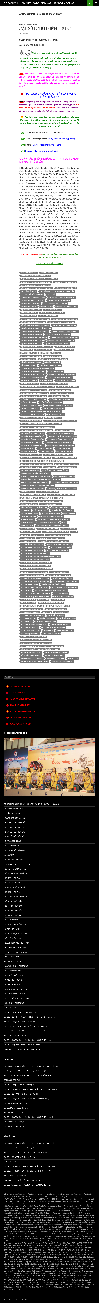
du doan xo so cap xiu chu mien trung (35, 458)
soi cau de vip (26, 590)
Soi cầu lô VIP (43, 600)
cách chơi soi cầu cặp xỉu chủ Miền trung (36, 288)
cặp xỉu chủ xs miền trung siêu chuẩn (53, 359)
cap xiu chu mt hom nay (51, 353)
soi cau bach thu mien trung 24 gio (51, 538)
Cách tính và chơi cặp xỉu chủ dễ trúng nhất (57, 291)
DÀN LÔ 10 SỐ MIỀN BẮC (15, 887)
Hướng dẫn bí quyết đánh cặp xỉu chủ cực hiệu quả (40, 479)
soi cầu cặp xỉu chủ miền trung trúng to (36, 569)
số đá (64, 522)
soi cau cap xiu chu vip (29, 584)
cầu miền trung (46, 381)
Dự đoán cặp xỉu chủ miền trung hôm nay (60, 421)
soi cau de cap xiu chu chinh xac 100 (34, 587)
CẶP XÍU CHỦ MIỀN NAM (15, 924)
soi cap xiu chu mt (69, 529)
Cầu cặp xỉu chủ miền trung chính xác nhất (37, 368)
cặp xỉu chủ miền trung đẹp (31, 334)
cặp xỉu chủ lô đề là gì (53, 310)
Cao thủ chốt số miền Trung (32, 294)
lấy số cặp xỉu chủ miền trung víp (61, 495)
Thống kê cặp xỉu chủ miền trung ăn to (36, 640)
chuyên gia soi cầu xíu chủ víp (32, 414)
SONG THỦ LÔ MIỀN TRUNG (17, 998)
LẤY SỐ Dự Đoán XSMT (29, 504)
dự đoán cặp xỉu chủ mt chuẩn (32, 433)
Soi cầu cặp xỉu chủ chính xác (32, 544)
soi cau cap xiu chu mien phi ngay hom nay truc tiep (40, 556)
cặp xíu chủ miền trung (48, 316)
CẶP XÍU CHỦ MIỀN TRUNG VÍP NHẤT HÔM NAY (36, 347)
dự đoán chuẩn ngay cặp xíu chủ (60, 439)
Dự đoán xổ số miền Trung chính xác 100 (36, 464)
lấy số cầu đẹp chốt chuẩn (51, 498)
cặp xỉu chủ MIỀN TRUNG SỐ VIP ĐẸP (61, 340)
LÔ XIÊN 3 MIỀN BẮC (13, 906)
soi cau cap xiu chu (28, 541)
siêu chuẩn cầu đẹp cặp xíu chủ (51, 516)
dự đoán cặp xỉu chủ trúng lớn (33, 436)
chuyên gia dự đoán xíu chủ (53, 408)
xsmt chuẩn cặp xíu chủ (55, 658)
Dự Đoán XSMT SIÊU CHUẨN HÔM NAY (55, 470)
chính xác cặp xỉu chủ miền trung (34, 390)
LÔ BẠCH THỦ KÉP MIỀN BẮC (17, 873)
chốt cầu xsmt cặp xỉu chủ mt (61, 399)
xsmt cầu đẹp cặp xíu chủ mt (32, 658)
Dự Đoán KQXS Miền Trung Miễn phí (60, 445)
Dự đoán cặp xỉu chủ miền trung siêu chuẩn (37, 427)
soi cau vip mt (26, 621)
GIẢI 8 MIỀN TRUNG (13, 980)
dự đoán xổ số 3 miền (64, 452)
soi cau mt (47, 612)
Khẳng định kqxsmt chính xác (32, 489)
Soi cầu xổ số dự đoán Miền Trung (34, 624)
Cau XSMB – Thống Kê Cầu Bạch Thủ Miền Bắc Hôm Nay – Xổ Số (30, 1066)
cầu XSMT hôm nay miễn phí (68, 387)
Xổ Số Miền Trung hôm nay (31, 655)
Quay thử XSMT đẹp (28, 516)
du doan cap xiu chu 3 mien (31, 421)
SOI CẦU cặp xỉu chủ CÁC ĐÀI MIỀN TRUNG (53, 541)
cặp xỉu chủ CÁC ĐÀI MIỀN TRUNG (33, 297)
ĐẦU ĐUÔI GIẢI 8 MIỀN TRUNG (18, 989)
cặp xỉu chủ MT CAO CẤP (64, 350)
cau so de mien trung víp (65, 381)
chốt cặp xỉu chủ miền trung (62, 393)
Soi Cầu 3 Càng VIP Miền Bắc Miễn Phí (19, 1021)
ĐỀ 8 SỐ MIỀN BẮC (13, 841)
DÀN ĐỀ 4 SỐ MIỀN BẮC (15, 832)
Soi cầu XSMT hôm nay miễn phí (53, 627)
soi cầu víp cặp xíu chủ (55, 615)
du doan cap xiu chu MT (65, 430)
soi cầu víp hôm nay (47, 618)
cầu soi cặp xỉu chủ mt (29, 384)
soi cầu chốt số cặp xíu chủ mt (53, 584)
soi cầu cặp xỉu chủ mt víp (62, 578)
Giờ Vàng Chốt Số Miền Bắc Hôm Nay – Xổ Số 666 (24, 1049)
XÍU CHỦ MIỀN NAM (13, 957)
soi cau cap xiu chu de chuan (32, 550)
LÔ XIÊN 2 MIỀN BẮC (13, 901)
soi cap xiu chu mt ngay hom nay (56, 532)
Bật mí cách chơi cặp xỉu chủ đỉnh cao (35, 276)
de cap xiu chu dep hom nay (31, 418)
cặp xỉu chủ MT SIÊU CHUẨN (31, 356)
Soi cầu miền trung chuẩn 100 (32, 606)
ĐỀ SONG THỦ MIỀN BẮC (15, 827)
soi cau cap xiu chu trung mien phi (65, 581)
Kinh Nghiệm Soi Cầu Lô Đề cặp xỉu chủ (62, 489)
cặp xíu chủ (51, 294)
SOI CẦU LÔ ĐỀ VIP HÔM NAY (63, 597)
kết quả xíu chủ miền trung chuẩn (65, 482)
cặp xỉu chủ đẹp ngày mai (30, 303)
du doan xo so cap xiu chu (31, 455)
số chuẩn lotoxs (27, 519)
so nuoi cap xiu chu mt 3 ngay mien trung (52, 526)
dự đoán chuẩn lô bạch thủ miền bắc (19, 864)
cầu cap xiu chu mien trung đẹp (33, 371)
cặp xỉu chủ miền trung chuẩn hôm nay (36, 328)
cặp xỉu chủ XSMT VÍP (53, 362)
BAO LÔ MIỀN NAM (13, 920)
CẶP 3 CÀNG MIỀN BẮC (15, 818)
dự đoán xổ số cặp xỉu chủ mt (65, 458)
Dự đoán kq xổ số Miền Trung (32, 445)
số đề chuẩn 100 (27, 526)
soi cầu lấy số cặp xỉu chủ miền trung (35, 597)
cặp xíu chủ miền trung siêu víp (33, 340)
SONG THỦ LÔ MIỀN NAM (16, 952)
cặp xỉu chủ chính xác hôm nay (32, 300)
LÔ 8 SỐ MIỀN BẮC (13, 892)
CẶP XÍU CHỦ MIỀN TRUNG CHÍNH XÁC (61, 322)
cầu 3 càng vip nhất (28, 365)
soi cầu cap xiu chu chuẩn (61, 547)
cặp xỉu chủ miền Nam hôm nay (52, 313)
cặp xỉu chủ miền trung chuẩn (64, 325)
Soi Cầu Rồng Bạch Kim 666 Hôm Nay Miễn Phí (23, 1045)
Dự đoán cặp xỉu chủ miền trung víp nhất (37, 430)
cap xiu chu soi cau (28, 359)
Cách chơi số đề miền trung (65, 282)
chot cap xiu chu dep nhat (60, 390)
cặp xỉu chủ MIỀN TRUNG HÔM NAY (58, 334)
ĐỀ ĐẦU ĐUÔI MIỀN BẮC (15, 850)
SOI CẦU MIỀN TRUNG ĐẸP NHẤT (58, 606)
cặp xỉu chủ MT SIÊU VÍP (52, 356)
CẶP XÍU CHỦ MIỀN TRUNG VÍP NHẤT (57, 344)
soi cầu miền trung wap (30, 612)
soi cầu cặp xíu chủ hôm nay (57, 550)
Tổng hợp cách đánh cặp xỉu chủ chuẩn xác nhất (40, 649)
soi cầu (74, 532)
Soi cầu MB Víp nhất (12, 855)
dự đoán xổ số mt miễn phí (31, 467)
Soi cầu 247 (25, 535)
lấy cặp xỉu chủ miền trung (48, 492)
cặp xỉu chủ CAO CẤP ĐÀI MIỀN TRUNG (61, 297)
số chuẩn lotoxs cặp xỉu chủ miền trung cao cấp (40, 522)
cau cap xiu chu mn (56, 371)
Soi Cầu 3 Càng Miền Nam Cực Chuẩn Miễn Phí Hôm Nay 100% (29, 1017)
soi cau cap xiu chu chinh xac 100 (59, 544)
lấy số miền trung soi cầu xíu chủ (34, 507)
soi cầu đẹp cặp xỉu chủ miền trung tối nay (51, 590)
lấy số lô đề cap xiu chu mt (51, 504)
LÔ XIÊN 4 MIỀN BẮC (13, 910)
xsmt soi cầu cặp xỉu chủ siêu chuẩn (34, 661)
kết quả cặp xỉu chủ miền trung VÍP (34, 482)
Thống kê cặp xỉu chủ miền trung (33, 637)
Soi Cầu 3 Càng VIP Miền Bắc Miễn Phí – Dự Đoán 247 (26, 1026)
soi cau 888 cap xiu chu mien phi (58, 535)
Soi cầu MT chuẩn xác (28, 24)
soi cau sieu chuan (62, 612)
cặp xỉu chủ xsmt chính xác (31, 362)
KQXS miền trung (27, 492)
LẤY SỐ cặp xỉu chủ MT (29, 498)
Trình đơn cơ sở (96, 3)
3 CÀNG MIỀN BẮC (13, 813)
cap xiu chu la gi (46, 306)
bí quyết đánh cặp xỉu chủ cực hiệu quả (36, 282)
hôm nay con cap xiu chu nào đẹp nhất (36, 476)
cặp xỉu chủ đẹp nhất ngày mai (55, 303)
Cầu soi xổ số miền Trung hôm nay (55, 384)
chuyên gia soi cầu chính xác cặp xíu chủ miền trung (41, 411)
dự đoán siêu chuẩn (28, 452)
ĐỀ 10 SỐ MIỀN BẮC (13, 846)
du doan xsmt (50, 467)
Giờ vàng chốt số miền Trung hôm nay (35, 473)
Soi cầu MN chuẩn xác (13, 915)
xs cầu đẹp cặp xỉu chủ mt (54, 655)
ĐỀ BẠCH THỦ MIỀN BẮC (15, 822)
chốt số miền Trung (28, 402)
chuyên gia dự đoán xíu (30, 408)
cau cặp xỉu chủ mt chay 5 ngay (33, 374)
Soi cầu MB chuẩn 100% (13, 809)
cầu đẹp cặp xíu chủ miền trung (60, 377)
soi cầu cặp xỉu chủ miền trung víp (34, 572)
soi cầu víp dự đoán (28, 618)
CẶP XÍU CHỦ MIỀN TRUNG (46, 28)
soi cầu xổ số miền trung (60, 624)
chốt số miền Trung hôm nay (51, 402)
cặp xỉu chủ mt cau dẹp (30, 353)
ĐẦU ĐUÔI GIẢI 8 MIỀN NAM (17, 943)
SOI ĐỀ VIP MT (48, 630)
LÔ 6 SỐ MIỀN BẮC (13, 883)
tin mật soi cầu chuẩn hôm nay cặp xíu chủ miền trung (42, 646)
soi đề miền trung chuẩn (30, 630)
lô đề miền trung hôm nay (60, 507)
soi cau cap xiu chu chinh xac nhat (34, 547)
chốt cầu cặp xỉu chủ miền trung (33, 396)
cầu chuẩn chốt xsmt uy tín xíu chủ (61, 374)
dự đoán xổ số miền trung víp (66, 464)
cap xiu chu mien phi (28, 316)
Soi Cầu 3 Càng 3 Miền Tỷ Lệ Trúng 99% (20, 1012)
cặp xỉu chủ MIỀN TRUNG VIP (31, 344)
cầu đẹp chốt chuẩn (29, 381)
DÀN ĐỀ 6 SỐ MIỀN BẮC (15, 836)
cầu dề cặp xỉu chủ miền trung (32, 377)
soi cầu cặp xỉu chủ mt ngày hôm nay (35, 578)
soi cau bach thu (27, 538)
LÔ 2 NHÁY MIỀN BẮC (14, 859)
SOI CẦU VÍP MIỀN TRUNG (67, 618)
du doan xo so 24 (46, 452)
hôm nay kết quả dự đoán (64, 476)
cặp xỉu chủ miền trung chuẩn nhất (34, 331)
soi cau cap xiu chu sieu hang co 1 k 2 (35, 581)
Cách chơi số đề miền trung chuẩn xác (36, 285)
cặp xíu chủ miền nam (29, 313)
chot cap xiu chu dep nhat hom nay (34, 393)
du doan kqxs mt (27, 448)
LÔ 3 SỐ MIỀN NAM (13, 938)
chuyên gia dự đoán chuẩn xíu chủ (58, 405)
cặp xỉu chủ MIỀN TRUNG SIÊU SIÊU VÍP (64, 337)
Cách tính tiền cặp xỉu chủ (66, 288)
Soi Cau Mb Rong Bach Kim (15, 1035)
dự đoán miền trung (64, 448)
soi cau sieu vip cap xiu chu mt (32, 615)
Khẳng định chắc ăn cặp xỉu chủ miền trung (37, 485)
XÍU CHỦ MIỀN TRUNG (14, 1003)
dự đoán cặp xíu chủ (53, 418)
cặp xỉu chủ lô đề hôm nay (31, 310)
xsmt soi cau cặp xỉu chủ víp (62, 661)
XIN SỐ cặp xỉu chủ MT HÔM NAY (56, 652)
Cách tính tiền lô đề (28, 291)
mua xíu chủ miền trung (51, 513)
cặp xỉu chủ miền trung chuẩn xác (65, 331)
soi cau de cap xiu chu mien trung (64, 587)
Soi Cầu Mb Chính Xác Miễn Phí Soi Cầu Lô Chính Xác (25, 1031)
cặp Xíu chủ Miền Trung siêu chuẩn (34, 337)
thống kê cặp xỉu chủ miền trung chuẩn (36, 643)
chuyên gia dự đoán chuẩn (31, 405)
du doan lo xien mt (45, 448)
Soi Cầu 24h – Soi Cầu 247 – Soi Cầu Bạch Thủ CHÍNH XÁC (28, 1075)
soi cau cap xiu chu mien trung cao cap (36, 563)
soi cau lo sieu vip (28, 600)
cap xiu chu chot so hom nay (59, 300)
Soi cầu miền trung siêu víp (56, 609)
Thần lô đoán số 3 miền (52, 634)
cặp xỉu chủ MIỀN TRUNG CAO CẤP (33, 322)
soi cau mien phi (58, 600)
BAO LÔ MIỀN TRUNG (14, 971)
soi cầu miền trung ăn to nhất (51, 603)
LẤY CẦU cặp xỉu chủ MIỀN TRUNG (33, 495)
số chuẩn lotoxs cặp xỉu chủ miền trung (53, 519)
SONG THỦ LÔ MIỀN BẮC (15, 869)
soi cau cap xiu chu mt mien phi (58, 575)
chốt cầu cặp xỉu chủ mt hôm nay (34, 399)
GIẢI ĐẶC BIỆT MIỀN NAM (16, 934)
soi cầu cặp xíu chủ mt (59, 572)
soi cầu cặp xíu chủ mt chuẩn (32, 575)
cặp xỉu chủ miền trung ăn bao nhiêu (35, 319)
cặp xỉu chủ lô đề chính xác (66, 306)
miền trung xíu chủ (41, 510)
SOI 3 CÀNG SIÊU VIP (28, 529)
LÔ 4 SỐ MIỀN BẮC (13, 878)
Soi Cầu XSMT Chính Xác (30, 627)
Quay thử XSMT (69, 513)
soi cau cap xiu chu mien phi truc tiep (35, 559)
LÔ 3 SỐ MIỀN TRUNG (14, 984)
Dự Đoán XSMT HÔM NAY (30, 470)
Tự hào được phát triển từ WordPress (16, 1300)
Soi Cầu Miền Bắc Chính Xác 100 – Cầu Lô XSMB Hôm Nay (27, 1040)
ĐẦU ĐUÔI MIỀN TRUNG (15, 994)
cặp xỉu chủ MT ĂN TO (44, 350)
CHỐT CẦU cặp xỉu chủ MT (59, 396)
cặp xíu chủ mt (26, 350)
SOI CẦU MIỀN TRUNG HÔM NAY (32, 609)
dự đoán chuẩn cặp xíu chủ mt (32, 439)
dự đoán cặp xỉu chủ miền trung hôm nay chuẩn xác (41, 424)
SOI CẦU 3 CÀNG (11, 1008)
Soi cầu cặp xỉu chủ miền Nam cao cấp (35, 553)
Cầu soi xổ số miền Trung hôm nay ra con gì (37, 387)
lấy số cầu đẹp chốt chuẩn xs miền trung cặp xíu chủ (41, 501)
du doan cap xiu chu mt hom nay (60, 433)
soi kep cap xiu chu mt (65, 630)
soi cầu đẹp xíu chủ (61, 593)
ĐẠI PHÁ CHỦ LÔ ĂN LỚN (55, 414)
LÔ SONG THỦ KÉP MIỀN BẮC (17, 896)
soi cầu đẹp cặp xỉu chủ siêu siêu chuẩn (35, 593)
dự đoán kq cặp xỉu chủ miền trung (58, 442)
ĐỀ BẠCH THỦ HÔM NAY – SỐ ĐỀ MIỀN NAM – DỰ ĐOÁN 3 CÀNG (39, 3)
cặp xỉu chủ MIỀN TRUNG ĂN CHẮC (65, 319)
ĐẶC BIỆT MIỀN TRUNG (15, 975)
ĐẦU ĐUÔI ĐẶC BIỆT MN (15, 947)
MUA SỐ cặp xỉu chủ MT (29, 513)
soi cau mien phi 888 (28, 603)
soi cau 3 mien (38, 535)
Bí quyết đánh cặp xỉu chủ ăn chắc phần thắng (39, 279)
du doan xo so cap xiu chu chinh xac (58, 455)
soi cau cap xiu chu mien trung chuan (35, 566)
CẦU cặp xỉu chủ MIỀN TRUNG (50, 365)
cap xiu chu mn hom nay (65, 347)
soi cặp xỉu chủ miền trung (48, 529)
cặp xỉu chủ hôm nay (29, 306)
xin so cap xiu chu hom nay (31, 652)
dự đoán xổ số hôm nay (30, 461)
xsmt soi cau (73, 658)
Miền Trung (25, 510)
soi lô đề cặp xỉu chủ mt (30, 634)
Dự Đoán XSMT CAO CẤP (67, 467)
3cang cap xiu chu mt (29, 273)
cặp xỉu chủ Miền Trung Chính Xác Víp (35, 325)
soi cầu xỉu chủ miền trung (45, 621)
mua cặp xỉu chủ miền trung (62, 510)
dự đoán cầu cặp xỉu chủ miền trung (63, 436)
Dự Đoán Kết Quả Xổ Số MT (31, 442)
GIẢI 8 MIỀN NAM (12, 929)
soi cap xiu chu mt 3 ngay (30, 532)
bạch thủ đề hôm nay (49, 273)
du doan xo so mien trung (53, 461)
